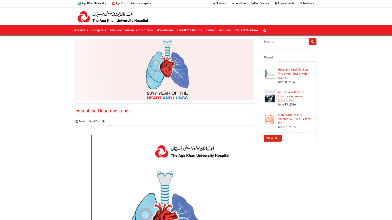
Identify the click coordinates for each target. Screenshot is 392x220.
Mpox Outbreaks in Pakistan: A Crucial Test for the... (294, 119)
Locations (240, 3)
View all (272, 138)
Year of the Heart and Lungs (103, 110)
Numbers (221, 3)
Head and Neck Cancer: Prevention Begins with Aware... (293, 73)
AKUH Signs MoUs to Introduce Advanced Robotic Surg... (291, 96)
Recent (268, 57)
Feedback (308, 3)
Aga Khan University (93, 3)
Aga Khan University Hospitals (133, 3)
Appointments (285, 3)
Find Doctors (261, 3)
